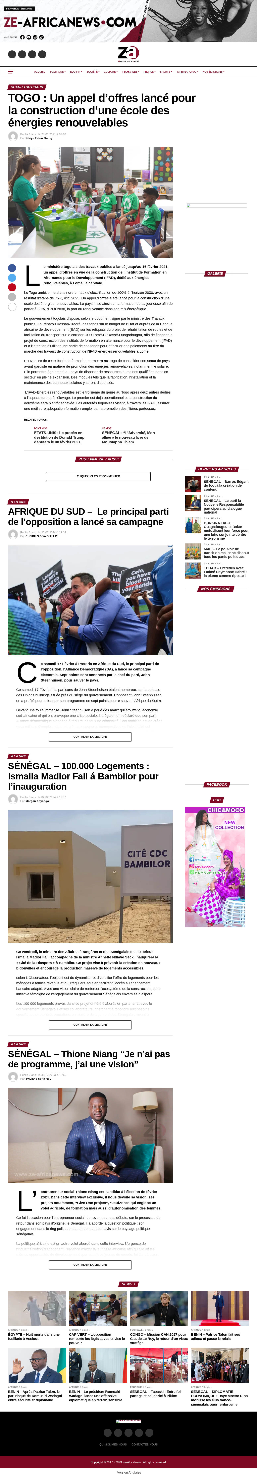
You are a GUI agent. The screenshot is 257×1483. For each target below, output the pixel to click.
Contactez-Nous (145, 1444)
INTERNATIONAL (186, 71)
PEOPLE (148, 71)
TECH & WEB (129, 71)
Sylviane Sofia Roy (38, 1078)
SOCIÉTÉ (92, 71)
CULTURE (109, 71)
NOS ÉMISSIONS (212, 71)
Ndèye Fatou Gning (38, 138)
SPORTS (165, 71)
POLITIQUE (56, 71)
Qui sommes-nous (113, 1444)
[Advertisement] (217, 172)
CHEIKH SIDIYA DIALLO (41, 536)
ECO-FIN (75, 71)
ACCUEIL (39, 71)
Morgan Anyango (37, 801)
